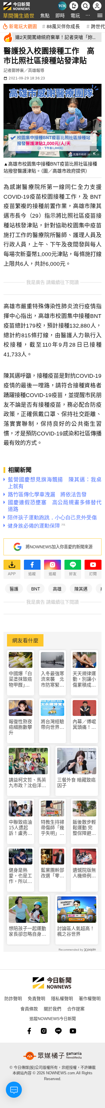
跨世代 (98, 26)
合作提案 (76, 1008)
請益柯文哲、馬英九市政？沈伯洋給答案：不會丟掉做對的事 (27, 782)
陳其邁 (81, 589)
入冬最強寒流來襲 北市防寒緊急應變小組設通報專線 (52, 679)
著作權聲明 (90, 998)
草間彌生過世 (18, 15)
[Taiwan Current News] (62, 5)
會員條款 (29, 1008)
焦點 (45, 15)
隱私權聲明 (62, 998)
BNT (35, 589)
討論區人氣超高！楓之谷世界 (75, 931)
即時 (60, 15)
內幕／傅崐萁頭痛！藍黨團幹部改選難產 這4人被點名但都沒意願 (84, 724)
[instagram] (44, 1031)
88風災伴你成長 (63, 26)
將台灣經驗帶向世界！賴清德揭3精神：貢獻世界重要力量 (52, 724)
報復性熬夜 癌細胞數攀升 (20, 727)
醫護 (14, 589)
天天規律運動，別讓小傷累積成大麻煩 (84, 679)
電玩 (75, 15)
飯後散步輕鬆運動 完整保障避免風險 (84, 828)
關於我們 (52, 1008)
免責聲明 (36, 998)
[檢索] (85, 5)
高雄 (57, 589)
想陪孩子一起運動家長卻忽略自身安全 (27, 931)
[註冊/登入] (97, 5)
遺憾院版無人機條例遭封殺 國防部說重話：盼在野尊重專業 (84, 873)
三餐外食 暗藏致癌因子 (76, 782)
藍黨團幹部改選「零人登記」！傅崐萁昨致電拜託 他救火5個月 (52, 873)
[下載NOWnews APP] (73, 5)
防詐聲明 (13, 998)
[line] (58, 1031)
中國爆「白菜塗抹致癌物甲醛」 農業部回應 (20, 679)
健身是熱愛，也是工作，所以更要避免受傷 (20, 876)
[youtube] (73, 1031)
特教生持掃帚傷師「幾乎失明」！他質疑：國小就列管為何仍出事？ (52, 828)
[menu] (100, 15)
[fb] (29, 1031)
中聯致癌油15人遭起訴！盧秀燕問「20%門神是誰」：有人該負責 (20, 828)
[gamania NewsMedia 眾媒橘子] (52, 1055)
